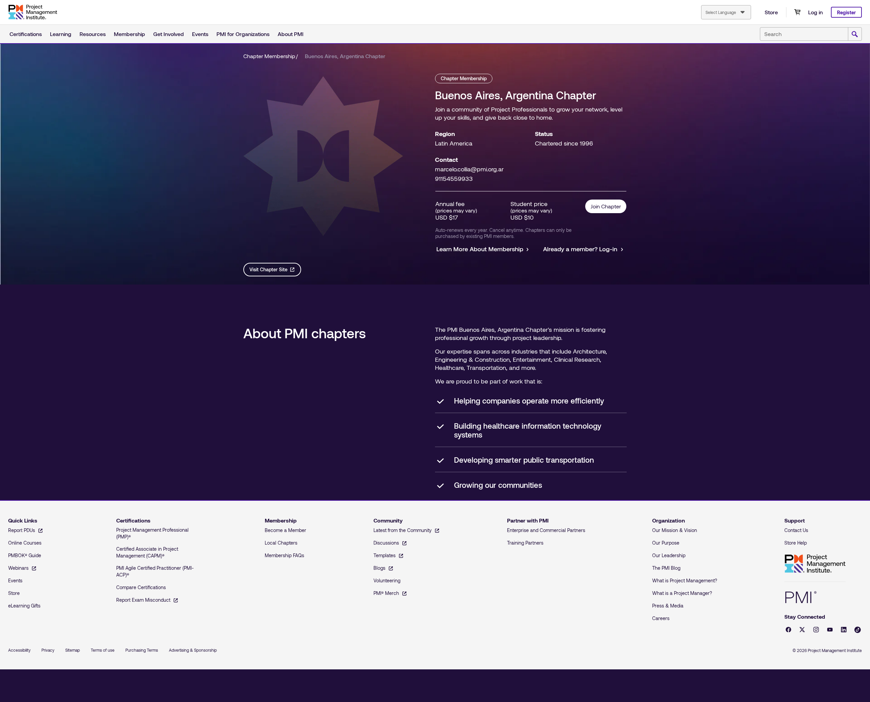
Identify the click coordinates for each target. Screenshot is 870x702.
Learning (60, 34)
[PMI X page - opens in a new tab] (802, 630)
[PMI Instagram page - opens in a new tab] (816, 630)
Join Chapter (606, 206)
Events (200, 34)
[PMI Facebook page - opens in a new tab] (788, 630)
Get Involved (168, 34)
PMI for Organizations (242, 34)
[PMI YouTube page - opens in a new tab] (830, 630)
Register (846, 12)
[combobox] (726, 12)
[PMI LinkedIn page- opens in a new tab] (843, 630)
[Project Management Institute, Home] (32, 12)
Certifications (26, 34)
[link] (345, 56)
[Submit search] (855, 34)
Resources (93, 34)
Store (771, 12)
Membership (129, 34)
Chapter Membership (269, 56)
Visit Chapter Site (268, 269)
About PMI (290, 34)
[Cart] (797, 12)
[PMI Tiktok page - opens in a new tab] (857, 630)
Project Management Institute (815, 563)
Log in (815, 12)
